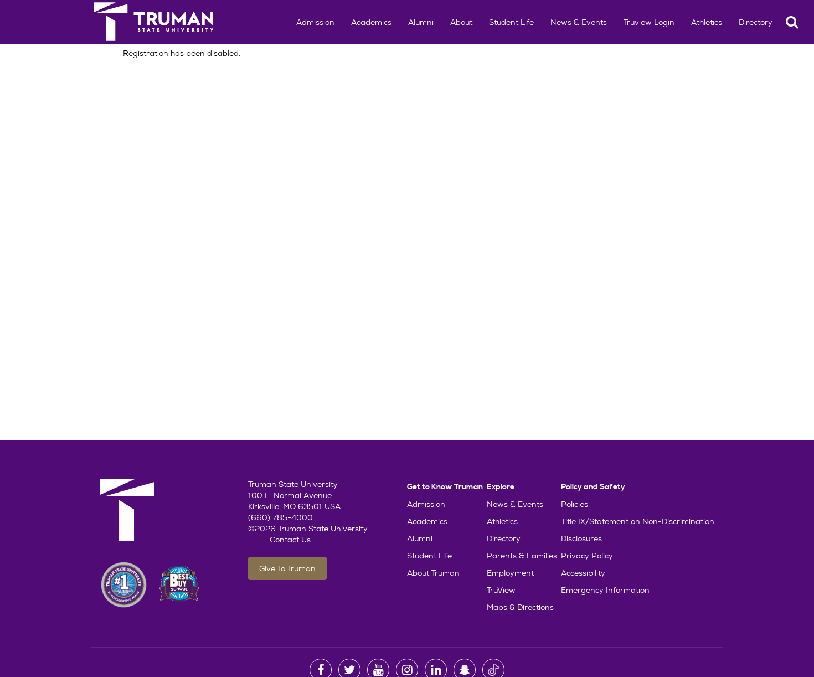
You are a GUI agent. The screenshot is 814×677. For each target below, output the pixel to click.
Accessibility (583, 573)
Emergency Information (605, 590)
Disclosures (581, 538)
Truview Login (649, 22)
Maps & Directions (520, 607)
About (461, 22)
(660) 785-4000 (280, 517)
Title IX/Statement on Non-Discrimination (637, 521)
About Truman (433, 573)
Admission (315, 22)
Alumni (421, 22)
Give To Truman (287, 568)
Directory (755, 22)
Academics (371, 22)
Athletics (706, 22)
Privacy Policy (587, 556)
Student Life (511, 22)
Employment (510, 573)
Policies (574, 504)
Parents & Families (522, 556)
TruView (501, 590)
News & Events (578, 22)
